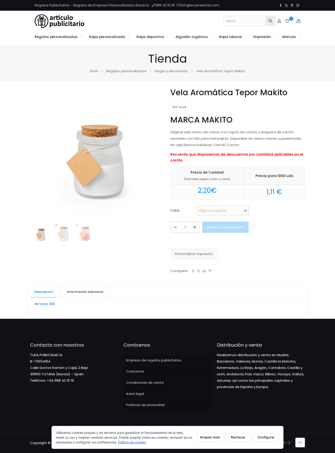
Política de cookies (132, 442)
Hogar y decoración (171, 71)
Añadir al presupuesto (225, 227)
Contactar (135, 371)
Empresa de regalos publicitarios (153, 360)
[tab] (44, 292)
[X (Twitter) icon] (286, 5)
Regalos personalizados (126, 71)
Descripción (43, 292)
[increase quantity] (195, 227)
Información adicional (85, 292)
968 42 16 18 (165, 5)
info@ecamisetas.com (200, 5)
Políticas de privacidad (145, 404)
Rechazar (238, 437)
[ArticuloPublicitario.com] (59, 21)
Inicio (94, 71)
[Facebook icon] (280, 5)
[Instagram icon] (297, 5)
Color (175, 210)
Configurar (266, 437)
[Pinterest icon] (292, 5)
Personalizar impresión (194, 253)
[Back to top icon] (300, 442)
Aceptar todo (210, 437)
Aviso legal (135, 393)
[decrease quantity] (175, 227)
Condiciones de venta (145, 382)
